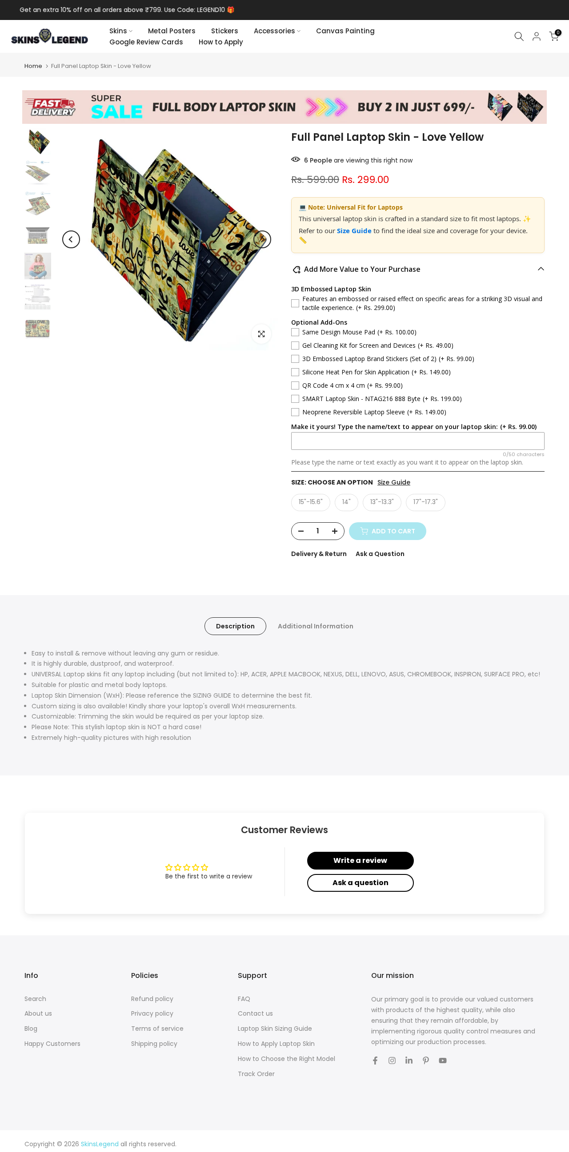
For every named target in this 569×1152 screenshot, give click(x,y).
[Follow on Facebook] (375, 1060)
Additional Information (315, 625)
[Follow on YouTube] (443, 1060)
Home (33, 66)
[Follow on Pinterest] (426, 1060)
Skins (118, 31)
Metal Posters (172, 31)
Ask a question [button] (361, 883)
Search (35, 999)
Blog (30, 1029)
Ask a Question (380, 553)
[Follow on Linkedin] (409, 1060)
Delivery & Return (319, 553)
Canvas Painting (345, 31)
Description (235, 625)
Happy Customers (52, 1044)
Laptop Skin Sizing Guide (275, 1029)
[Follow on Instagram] (392, 1060)
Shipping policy (154, 1044)
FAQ (244, 999)
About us (38, 1013)
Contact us (255, 1013)
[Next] (262, 239)
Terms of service (157, 1029)
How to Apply (221, 42)
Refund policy (152, 999)
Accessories (274, 31)
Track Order (256, 1074)
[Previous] (71, 239)
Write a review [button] (360, 860)
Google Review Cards (146, 42)
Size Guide (355, 230)
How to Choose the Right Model (286, 1059)
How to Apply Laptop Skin (276, 1044)
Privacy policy (152, 1013)
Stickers (224, 31)
